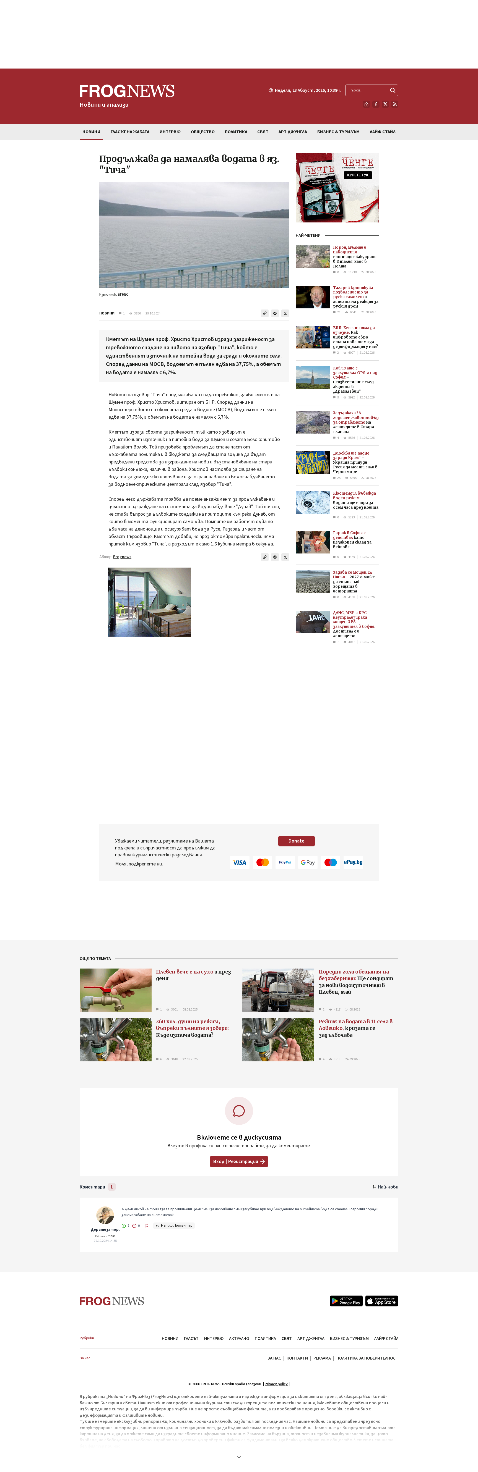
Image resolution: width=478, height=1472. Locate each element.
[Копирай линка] (265, 313)
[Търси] (392, 90)
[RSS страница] (394, 104)
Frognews (122, 557)
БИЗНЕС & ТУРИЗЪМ (349, 1338)
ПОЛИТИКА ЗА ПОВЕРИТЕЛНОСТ (367, 1358)
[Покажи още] (239, 1457)
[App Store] (381, 1300)
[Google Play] (346, 1300)
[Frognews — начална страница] (112, 1301)
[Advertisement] (239, 34)
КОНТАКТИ (297, 1358)
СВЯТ (287, 1338)
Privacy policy (276, 1384)
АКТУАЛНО (239, 1338)
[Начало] (366, 104)
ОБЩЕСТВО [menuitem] (203, 132)
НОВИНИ (107, 313)
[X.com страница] (385, 104)
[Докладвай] (146, 1225)
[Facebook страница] (376, 104)
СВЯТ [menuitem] (262, 132)
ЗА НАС (274, 1358)
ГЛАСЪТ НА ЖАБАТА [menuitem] (130, 132)
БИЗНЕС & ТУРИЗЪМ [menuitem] (338, 132)
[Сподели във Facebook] (275, 313)
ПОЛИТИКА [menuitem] (236, 132)
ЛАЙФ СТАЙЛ (386, 1338)
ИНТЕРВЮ (214, 1338)
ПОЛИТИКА (265, 1338)
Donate (297, 841)
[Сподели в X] (285, 313)
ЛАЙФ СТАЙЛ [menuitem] (383, 132)
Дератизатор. (105, 1229)
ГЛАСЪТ (191, 1338)
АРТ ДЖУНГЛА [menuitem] (293, 132)
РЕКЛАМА (322, 1358)
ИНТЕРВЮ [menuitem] (170, 132)
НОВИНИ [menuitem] (91, 132)
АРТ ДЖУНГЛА (310, 1338)
